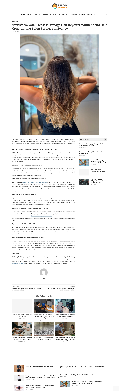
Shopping (56, 14)
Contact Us (91, 14)
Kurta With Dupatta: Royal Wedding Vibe (39, 366)
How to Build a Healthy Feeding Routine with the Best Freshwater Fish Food (98, 161)
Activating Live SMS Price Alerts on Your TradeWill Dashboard (65, 315)
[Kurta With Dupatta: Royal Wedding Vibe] (19, 368)
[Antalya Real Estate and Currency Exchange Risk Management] (22, 329)
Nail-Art (65, 14)
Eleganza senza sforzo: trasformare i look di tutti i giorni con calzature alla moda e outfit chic (42, 376)
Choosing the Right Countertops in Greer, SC (22, 315)
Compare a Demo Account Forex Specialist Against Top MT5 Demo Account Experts (44, 316)
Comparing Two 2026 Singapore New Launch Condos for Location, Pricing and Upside (65, 339)
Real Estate (47, 14)
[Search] (106, 14)
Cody (43, 278)
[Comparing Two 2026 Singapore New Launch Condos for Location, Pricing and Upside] (65, 329)
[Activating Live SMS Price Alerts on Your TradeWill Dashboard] (65, 306)
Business (74, 14)
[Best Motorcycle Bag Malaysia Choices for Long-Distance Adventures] (84, 182)
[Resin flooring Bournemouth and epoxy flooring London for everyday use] (44, 329)
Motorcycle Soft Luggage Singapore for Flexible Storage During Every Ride (93, 144)
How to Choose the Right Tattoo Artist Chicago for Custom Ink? (92, 152)
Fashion (37, 14)
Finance (82, 14)
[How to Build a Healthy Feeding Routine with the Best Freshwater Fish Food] (84, 162)
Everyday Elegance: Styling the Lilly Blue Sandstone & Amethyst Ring (40, 386)
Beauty (29, 14)
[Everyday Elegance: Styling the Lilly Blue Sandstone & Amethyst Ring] (19, 388)
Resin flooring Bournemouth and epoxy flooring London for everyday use (43, 339)
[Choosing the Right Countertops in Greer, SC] (22, 306)
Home (23, 14)
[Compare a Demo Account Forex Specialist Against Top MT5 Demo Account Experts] (44, 306)
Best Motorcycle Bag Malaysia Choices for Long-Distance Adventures (98, 181)
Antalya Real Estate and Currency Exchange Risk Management (22, 338)
